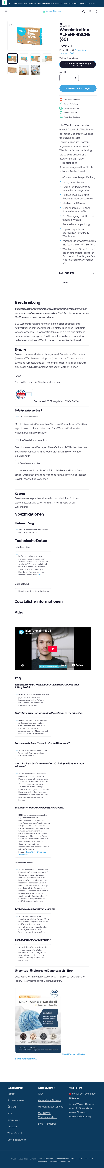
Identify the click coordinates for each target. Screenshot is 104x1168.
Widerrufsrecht (14, 1133)
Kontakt (11, 1093)
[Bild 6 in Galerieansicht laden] (24, 70)
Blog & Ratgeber (47, 1123)
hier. (40, 575)
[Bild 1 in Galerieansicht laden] (12, 58)
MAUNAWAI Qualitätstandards (47, 1115)
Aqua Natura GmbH (27, 1159)
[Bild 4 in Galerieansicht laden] (47, 58)
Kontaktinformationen (60, 1162)
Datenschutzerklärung (66, 1159)
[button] (6, 11)
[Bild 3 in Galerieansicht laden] (35, 58)
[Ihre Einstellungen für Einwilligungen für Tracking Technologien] (4, 2)
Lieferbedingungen (16, 1139)
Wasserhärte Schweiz (49, 1100)
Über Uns (11, 1106)
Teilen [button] (65, 282)
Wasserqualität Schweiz (51, 1106)
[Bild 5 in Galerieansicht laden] (12, 70)
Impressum (12, 1126)
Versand (89, 1159)
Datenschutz (13, 1120)
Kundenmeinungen (16, 1100)
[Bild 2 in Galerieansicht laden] (24, 58)
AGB (9, 1113)
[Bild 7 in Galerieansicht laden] (35, 70)
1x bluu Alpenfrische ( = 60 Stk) (77, 64)
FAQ (40, 1093)
